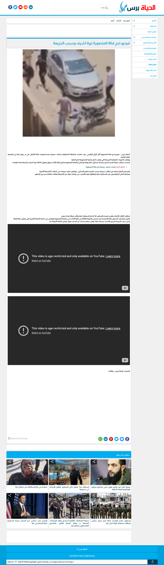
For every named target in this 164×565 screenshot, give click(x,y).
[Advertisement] (84, 30)
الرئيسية (126, 21)
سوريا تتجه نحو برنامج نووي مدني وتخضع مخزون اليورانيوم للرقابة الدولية (59, 562)
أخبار (112, 21)
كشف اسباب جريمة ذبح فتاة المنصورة (101, 167)
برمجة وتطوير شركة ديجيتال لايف (82, 556)
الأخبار (118, 21)
